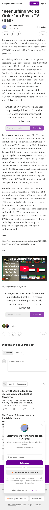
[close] (42, 425)
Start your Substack (18, 498)
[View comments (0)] (13, 33)
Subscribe (34, 3)
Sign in (43, 3)
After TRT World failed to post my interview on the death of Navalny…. (17, 394)
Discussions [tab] (21, 384)
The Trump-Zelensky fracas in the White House (18, 416)
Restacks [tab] (18, 353)
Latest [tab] (11, 384)
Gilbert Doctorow (15, 26)
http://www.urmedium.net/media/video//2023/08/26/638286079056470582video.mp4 (24, 242)
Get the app (37, 498)
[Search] (44, 384)
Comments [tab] (8, 353)
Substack (12, 505)
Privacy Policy (29, 483)
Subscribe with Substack (26, 472)
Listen (43, 27)
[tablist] (13, 352)
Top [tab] (5, 384)
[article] (24, 399)
